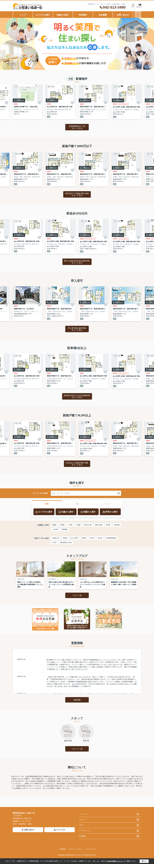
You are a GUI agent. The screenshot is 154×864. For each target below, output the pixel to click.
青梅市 (65, 538)
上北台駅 (55, 529)
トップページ (84, 814)
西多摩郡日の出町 (66, 542)
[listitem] (27, 101)
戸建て (47, 504)
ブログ (81, 825)
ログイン (133, 7)
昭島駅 (54, 525)
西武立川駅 (87, 525)
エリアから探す (43, 15)
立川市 (54, 542)
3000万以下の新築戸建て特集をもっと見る (77, 194)
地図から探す (90, 512)
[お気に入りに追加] (6, 102)
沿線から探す (63, 15)
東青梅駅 (64, 529)
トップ (23, 15)
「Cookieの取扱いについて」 (115, 861)
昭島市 (84, 538)
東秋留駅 (117, 525)
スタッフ (82, 819)
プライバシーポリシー (76, 849)
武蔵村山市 (55, 538)
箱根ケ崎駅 (98, 525)
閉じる (144, 861)
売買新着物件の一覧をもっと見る (77, 127)
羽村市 (92, 538)
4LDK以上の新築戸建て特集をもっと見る (77, 464)
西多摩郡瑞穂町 (111, 538)
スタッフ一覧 (77, 749)
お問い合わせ (123, 15)
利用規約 (63, 849)
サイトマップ (91, 849)
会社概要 (103, 15)
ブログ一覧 (77, 595)
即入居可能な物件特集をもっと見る (77, 329)
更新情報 (77, 700)
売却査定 (83, 15)
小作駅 (70, 525)
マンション (107, 504)
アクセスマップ (84, 831)
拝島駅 (62, 525)
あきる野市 (74, 538)
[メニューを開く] (138, 14)
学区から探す (112, 512)
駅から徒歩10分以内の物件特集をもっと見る (77, 262)
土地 (77, 504)
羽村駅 (108, 525)
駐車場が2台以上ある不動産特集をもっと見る (77, 396)
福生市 (100, 538)
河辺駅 (78, 525)
